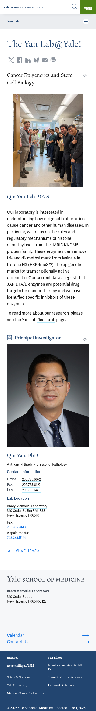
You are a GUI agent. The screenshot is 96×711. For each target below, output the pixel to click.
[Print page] (53, 60)
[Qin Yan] (48, 395)
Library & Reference (61, 685)
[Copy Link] (85, 75)
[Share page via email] (45, 60)
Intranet (12, 658)
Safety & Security (18, 677)
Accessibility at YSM (20, 666)
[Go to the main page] (25, 7)
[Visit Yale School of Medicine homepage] (45, 580)
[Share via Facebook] (19, 60)
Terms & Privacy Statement (66, 677)
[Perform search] (74, 7)
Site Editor (55, 658)
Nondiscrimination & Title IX (65, 667)
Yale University (17, 685)
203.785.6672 (31, 479)
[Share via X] (11, 60)
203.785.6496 (31, 490)
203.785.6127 (31, 485)
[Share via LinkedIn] (28, 60)
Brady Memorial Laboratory (27, 506)
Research (46, 319)
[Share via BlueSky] (36, 60)
